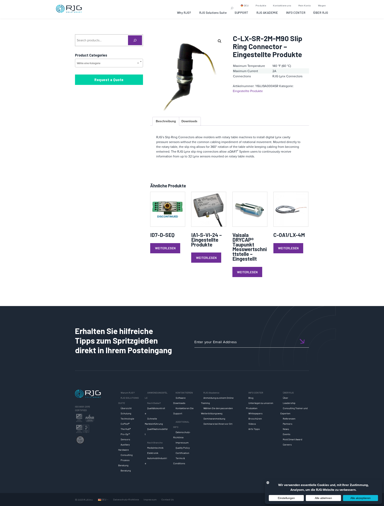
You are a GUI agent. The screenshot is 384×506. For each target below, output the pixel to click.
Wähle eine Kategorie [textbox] (108, 63)
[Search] (135, 40)
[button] (219, 41)
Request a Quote (109, 80)
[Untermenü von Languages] (107, 499)
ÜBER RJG (320, 12)
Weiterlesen (165, 248)
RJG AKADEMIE (267, 12)
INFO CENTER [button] (296, 12)
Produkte (261, 5)
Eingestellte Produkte (248, 91)
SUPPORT (241, 12)
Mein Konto (304, 5)
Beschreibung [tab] (166, 121)
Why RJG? (184, 12)
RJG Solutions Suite (213, 12)
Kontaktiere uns (282, 5)
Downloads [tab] (189, 121)
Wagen (322, 5)
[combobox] (109, 63)
